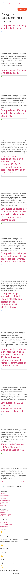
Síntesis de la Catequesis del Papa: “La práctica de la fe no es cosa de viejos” (13, 447)
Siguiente (24, 481)
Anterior (3, 481)
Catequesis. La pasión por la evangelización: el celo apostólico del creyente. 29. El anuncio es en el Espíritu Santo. (13, 214)
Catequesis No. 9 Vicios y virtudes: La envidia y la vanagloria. (13, 113)
